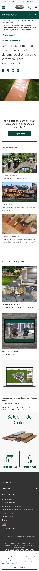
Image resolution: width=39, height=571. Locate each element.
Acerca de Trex (8, 2)
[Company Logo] (19, 7)
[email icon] (18, 70)
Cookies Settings (19, 567)
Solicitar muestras (29, 2)
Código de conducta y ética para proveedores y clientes (19, 510)
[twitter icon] (13, 70)
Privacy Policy (14, 563)
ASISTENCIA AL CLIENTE (10, 476)
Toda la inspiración (9, 35)
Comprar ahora (19, 133)
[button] (19, 89)
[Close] (36, 553)
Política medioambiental (9, 513)
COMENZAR (6, 489)
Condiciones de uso (8, 516)
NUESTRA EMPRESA (8, 482)
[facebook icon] (3, 70)
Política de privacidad (8, 499)
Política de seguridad (8, 503)
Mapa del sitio (6, 520)
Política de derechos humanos (11, 506)
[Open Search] (29, 7)
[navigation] (19, 5)
